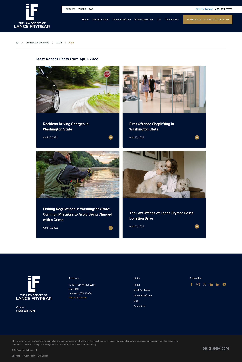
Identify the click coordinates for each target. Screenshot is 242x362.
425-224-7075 (223, 9)
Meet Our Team (142, 290)
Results (70, 9)
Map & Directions (78, 297)
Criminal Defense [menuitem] (122, 19)
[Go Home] (17, 42)
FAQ (91, 9)
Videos (82, 9)
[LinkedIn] (217, 284)
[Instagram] (198, 284)
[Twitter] (204, 284)
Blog (136, 300)
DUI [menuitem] (159, 19)
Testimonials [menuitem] (172, 19)
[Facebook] (191, 284)
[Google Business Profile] (211, 284)
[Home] (32, 16)
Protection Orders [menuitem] (144, 19)
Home (137, 284)
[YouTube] (224, 284)
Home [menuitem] (85, 19)
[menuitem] (16, 356)
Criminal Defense (143, 295)
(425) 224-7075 (25, 310)
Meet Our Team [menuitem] (100, 19)
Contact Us (139, 306)
